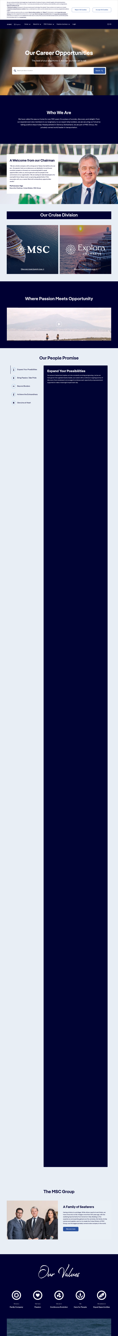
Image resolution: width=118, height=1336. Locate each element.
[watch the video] (59, 324)
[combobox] (53, 71)
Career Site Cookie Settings (60, 14)
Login (74, 24)
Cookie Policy (23, 17)
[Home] (14, 24)
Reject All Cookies (81, 10)
